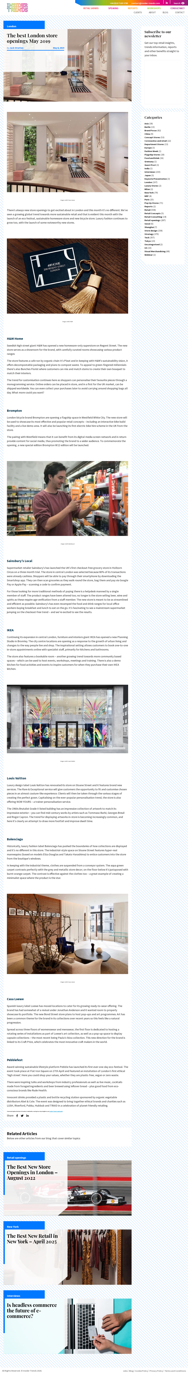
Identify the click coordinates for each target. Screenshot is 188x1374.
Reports (133, 8)
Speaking (113, 8)
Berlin (147, 127)
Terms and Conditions (175, 1371)
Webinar (149, 254)
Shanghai (149, 227)
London (148, 182)
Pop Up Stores (152, 203)
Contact (180, 12)
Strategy (149, 234)
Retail (148, 209)
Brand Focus (151, 130)
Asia (147, 123)
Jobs (125, 1371)
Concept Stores (152, 137)
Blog (165, 12)
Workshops (154, 8)
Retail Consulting (153, 216)
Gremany (149, 161)
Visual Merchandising (155, 251)
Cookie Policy (141, 1371)
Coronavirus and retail (156, 140)
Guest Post (150, 165)
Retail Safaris (91, 8)
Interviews (150, 171)
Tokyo (148, 241)
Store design (151, 230)
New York (149, 192)
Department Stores (154, 144)
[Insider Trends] (17, 12)
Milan (147, 189)
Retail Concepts (153, 213)
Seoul (147, 223)
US (146, 247)
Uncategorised (152, 244)
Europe (148, 147)
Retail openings (152, 220)
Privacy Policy (156, 1371)
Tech (147, 237)
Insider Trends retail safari (55, 1111)
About (152, 12)
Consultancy (177, 8)
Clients (138, 12)
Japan (148, 175)
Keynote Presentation (156, 178)
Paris (147, 199)
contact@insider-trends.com (145, 3)
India (147, 168)
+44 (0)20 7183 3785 (119, 3)
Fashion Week (151, 151)
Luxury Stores (151, 185)
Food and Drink (152, 158)
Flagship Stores (152, 154)
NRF (147, 196)
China (147, 133)
